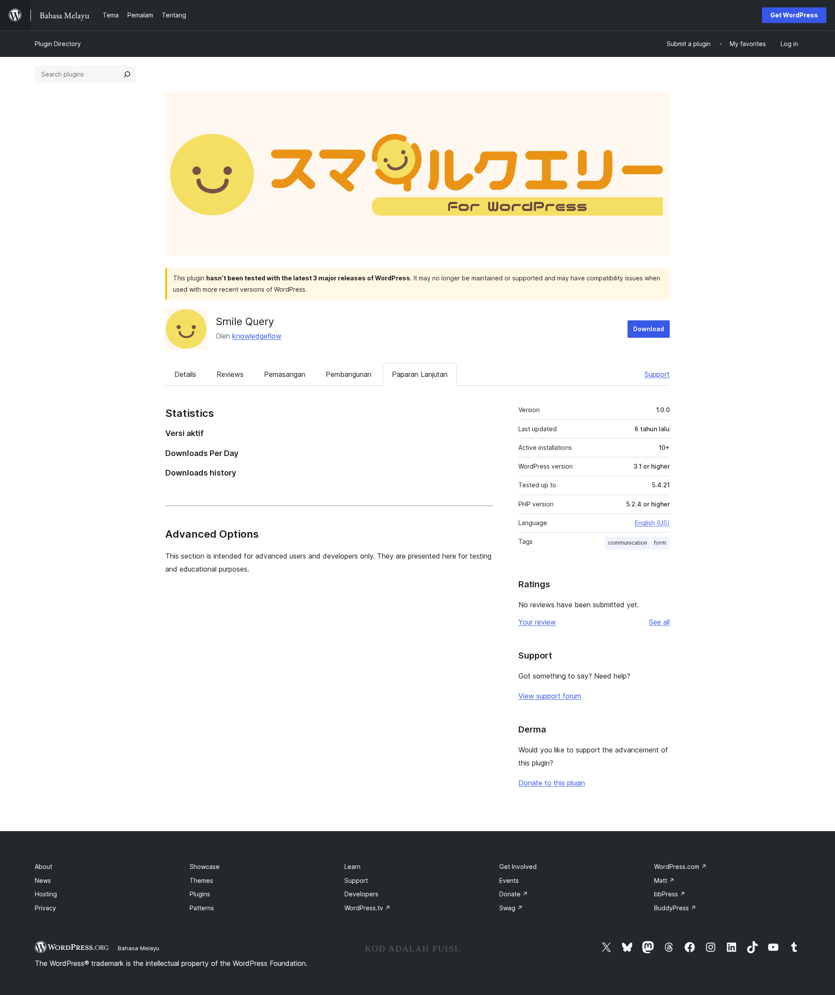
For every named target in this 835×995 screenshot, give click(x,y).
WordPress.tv (367, 908)
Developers (361, 894)
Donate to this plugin (551, 783)
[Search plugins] (127, 74)
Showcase (205, 866)
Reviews (230, 374)
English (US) (652, 522)
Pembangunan (348, 374)
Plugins (200, 894)
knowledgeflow (256, 336)
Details (185, 374)
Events (509, 880)
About (43, 866)
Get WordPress (794, 15)
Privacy (45, 908)
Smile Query (245, 321)
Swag (511, 908)
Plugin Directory (58, 43)
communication (627, 542)
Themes (201, 880)
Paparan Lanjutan (420, 374)
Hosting (46, 894)
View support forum (549, 696)
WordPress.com (680, 866)
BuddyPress (675, 908)
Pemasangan (284, 374)
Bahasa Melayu (138, 948)
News (43, 880)
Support (657, 374)
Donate (513, 894)
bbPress (669, 894)
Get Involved (518, 866)
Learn (352, 866)
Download (648, 329)
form (660, 542)
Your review (537, 622)
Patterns (202, 908)
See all (659, 622)
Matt (664, 880)
